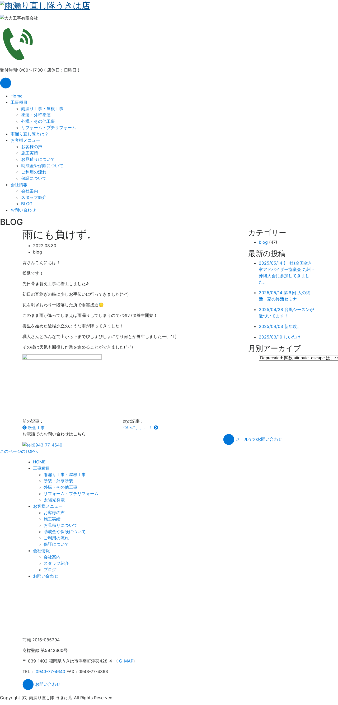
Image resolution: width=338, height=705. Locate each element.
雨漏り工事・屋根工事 (42, 108)
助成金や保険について (42, 165)
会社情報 (19, 184)
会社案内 (29, 191)
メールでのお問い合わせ (258, 439)
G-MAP (126, 661)
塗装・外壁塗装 (36, 114)
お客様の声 (31, 146)
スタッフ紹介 (33, 197)
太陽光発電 (54, 499)
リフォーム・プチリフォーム (48, 127)
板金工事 (36, 427)
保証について (33, 178)
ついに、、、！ (138, 427)
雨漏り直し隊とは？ (30, 134)
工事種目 (19, 102)
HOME (39, 461)
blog (263, 242)
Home (16, 95)
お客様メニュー (25, 140)
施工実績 (29, 153)
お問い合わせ (23, 210)
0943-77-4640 (50, 671)
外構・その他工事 (38, 121)
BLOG (26, 203)
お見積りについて (38, 159)
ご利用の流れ (33, 172)
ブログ (50, 569)
